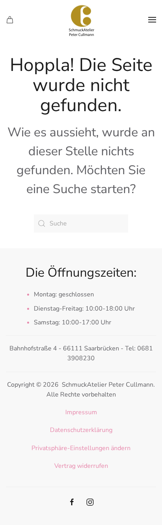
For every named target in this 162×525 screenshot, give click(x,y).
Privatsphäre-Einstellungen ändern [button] (81, 448)
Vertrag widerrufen (81, 466)
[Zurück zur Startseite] (81, 19)
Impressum (81, 412)
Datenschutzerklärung (81, 430)
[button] (152, 19)
